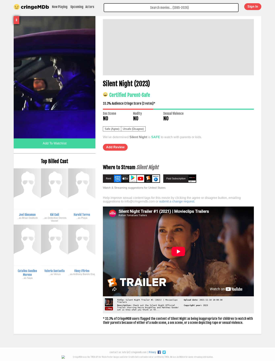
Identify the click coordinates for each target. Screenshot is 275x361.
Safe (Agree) (112, 128)
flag (110, 308)
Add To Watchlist (54, 143)
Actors (89, 7)
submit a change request (176, 201)
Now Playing (59, 7)
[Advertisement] (178, 47)
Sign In (252, 6)
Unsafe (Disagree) (133, 128)
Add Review (115, 147)
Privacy (152, 352)
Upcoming (76, 7)
